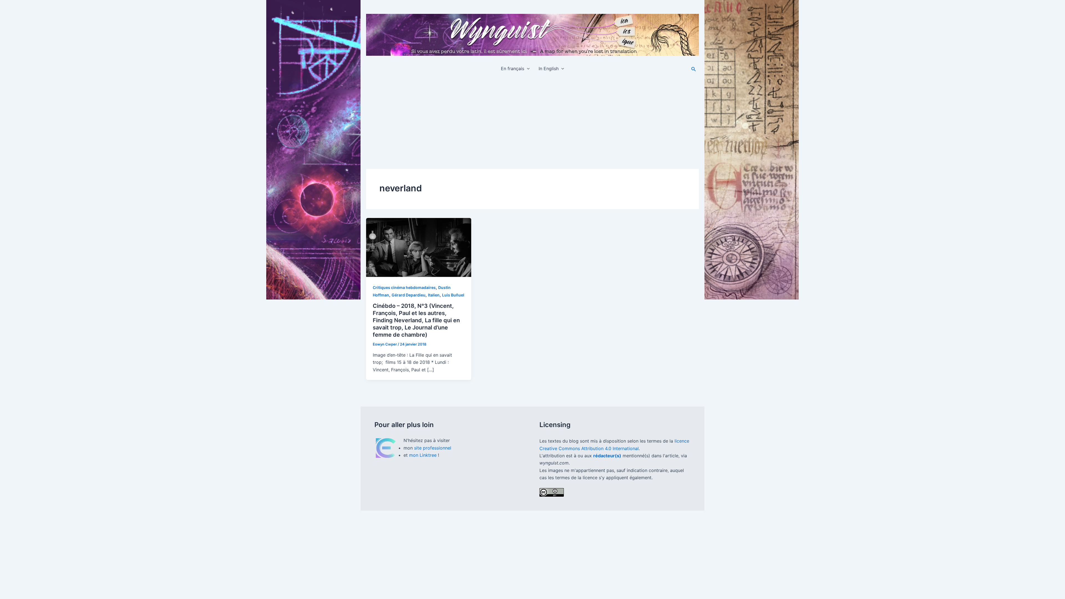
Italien (434, 295)
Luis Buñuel (453, 295)
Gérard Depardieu (408, 295)
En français (512, 68)
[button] (527, 68)
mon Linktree (423, 455)
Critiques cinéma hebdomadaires (404, 287)
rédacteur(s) (607, 455)
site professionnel (432, 448)
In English (549, 68)
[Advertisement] (532, 118)
